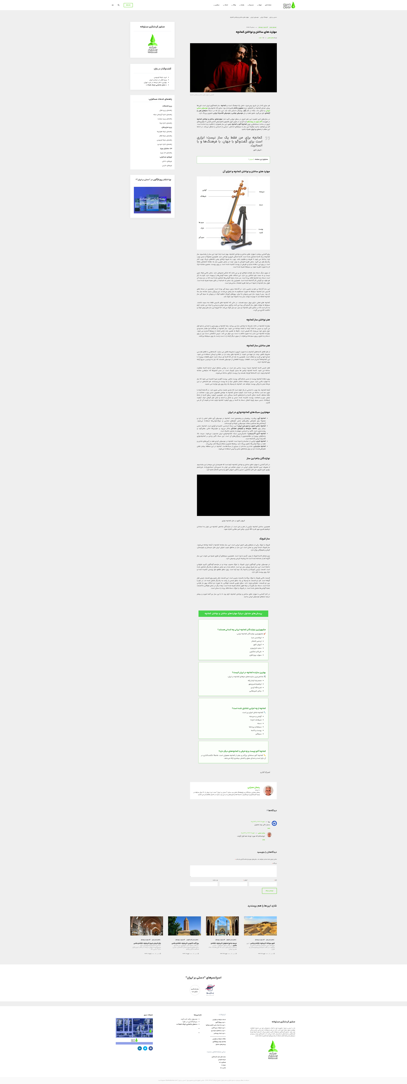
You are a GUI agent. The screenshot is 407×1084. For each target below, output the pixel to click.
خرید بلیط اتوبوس (160, 77)
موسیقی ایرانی (254, 17)
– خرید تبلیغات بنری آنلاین (219, 1028)
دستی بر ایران (273, 17)
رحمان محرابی (253, 787)
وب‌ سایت (215, 880)
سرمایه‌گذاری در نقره (190, 1021)
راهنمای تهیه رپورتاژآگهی (219, 1042)
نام (275, 880)
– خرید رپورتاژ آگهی (220, 1022)
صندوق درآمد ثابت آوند (189, 1019)
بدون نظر (271, 954)
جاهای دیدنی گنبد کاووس (192, 940)
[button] (118, 5)
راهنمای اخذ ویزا (166, 153)
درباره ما (224, 1065)
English (128, 5)
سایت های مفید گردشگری (219, 1057)
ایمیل (245, 880)
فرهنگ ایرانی (264, 17)
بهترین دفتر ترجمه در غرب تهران (155, 82)
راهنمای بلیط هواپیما (164, 131)
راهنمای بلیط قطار (165, 136)
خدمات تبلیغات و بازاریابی (219, 1020)
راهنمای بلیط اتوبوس (164, 140)
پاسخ (269, 828)
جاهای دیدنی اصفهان (231, 940)
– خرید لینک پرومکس (220, 1033)
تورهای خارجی (167, 165)
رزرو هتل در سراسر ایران (158, 80)
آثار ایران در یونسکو (263, 27)
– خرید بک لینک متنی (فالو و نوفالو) (216, 1025)
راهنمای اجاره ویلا (166, 123)
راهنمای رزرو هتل (165, 110)
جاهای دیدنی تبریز (156, 940)
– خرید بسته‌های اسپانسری (218, 1031)
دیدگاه (274, 863)
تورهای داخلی (167, 161)
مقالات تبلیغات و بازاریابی (219, 1039)
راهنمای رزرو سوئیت (165, 119)
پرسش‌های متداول (221, 1044)
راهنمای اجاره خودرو (165, 144)
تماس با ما (223, 1068)
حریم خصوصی (222, 1060)
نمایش (251, 159)
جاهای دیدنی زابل (270, 940)
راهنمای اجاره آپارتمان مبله (162, 114)
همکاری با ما (222, 1062)
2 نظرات (260, 38)
